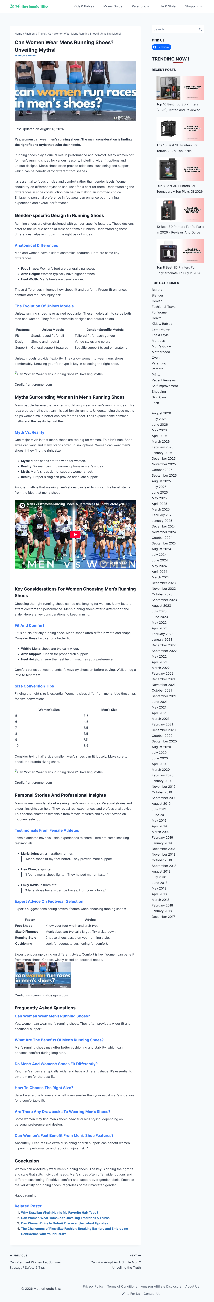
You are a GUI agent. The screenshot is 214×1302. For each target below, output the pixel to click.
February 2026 (162, 447)
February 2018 (162, 905)
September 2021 (164, 696)
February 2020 (163, 775)
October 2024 (162, 538)
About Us (192, 1286)
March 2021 (160, 719)
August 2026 (161, 413)
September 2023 (164, 600)
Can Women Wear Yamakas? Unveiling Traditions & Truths (65, 1218)
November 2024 (164, 532)
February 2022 (162, 673)
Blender (157, 295)
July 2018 (159, 877)
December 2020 (164, 730)
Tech (155, 403)
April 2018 (159, 894)
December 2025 (164, 458)
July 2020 (159, 753)
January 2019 (162, 843)
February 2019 (162, 837)
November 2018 (163, 854)
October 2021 (162, 690)
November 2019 (163, 786)
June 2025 (160, 492)
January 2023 (162, 639)
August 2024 (161, 549)
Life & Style (167, 6)
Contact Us (152, 1294)
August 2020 (161, 747)
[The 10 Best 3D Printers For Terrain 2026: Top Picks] (180, 128)
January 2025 (162, 521)
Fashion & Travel (26, 55)
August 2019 (161, 803)
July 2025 (159, 487)
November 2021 (163, 685)
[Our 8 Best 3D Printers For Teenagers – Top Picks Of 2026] (180, 169)
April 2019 (159, 826)
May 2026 (159, 430)
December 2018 (163, 849)
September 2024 (164, 543)
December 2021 (163, 679)
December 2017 (163, 917)
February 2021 (162, 724)
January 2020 (162, 781)
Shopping (159, 391)
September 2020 (164, 741)
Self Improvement (165, 386)
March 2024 (161, 577)
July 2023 (159, 611)
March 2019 (160, 832)
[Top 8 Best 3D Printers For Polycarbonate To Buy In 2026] (180, 251)
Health (157, 318)
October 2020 (162, 736)
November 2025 (164, 464)
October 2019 (162, 792)
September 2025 (164, 475)
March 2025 (161, 509)
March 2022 (161, 668)
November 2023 (164, 589)
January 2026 (162, 453)
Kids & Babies (84, 6)
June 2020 (160, 758)
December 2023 (164, 583)
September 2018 (164, 866)
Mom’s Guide (112, 6)
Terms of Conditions (122, 1286)
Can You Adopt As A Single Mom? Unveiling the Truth (116, 1261)
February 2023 (163, 634)
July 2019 (159, 809)
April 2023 (159, 628)
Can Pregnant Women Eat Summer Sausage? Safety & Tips (35, 1261)
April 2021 (159, 713)
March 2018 (160, 900)
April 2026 (159, 436)
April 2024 (159, 572)
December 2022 (164, 645)
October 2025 (162, 470)
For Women (160, 312)
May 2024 (159, 566)
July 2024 (159, 555)
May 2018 (159, 888)
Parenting (159, 363)
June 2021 (159, 702)
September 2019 (164, 798)
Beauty (157, 290)
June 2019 (159, 815)
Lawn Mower (161, 329)
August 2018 (161, 871)
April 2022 (159, 662)
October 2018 (162, 860)
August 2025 (161, 481)
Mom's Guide (161, 346)
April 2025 (159, 504)
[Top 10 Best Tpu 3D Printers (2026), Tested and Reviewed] (180, 88)
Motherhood (161, 352)
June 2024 (160, 560)
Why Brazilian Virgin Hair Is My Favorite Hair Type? (59, 1212)
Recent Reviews (164, 380)
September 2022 (164, 651)
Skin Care (159, 397)
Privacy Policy (93, 1286)
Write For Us (131, 1294)
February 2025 (162, 515)
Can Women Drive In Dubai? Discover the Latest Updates (64, 1223)
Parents (157, 369)
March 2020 (161, 770)
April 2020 (159, 764)
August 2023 (161, 605)
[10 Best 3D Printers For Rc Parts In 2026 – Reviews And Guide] (180, 210)
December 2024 (164, 526)
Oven (156, 358)
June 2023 (160, 617)
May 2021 (159, 707)
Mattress (158, 341)
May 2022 (159, 656)
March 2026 (161, 441)
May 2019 (159, 820)
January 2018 (162, 911)
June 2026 (160, 424)
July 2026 (159, 419)
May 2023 (159, 622)
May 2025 (159, 498)
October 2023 (162, 594)
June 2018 (159, 883)
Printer (157, 374)
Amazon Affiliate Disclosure (161, 1286)
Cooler (157, 301)
